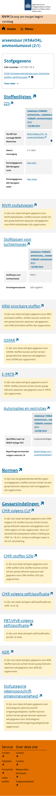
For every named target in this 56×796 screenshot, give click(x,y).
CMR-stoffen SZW (21, 556)
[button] (27, 29)
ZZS (9, 103)
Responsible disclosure (21, 773)
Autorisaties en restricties (27, 408)
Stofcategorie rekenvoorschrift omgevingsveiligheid (23, 691)
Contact (7, 754)
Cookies (21, 763)
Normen (12, 470)
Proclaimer (7, 771)
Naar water (32, 179)
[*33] (32, 77)
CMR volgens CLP (18, 510)
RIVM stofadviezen (19, 205)
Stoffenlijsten (20, 97)
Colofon (21, 754)
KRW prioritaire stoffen (23, 306)
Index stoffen (5, 779)
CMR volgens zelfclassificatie (28, 594)
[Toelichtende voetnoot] (51, 140)
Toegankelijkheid (21, 783)
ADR (8, 652)
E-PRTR (10, 374)
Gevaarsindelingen (23, 504)
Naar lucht (31, 163)
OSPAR (11, 340)
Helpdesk (7, 763)
